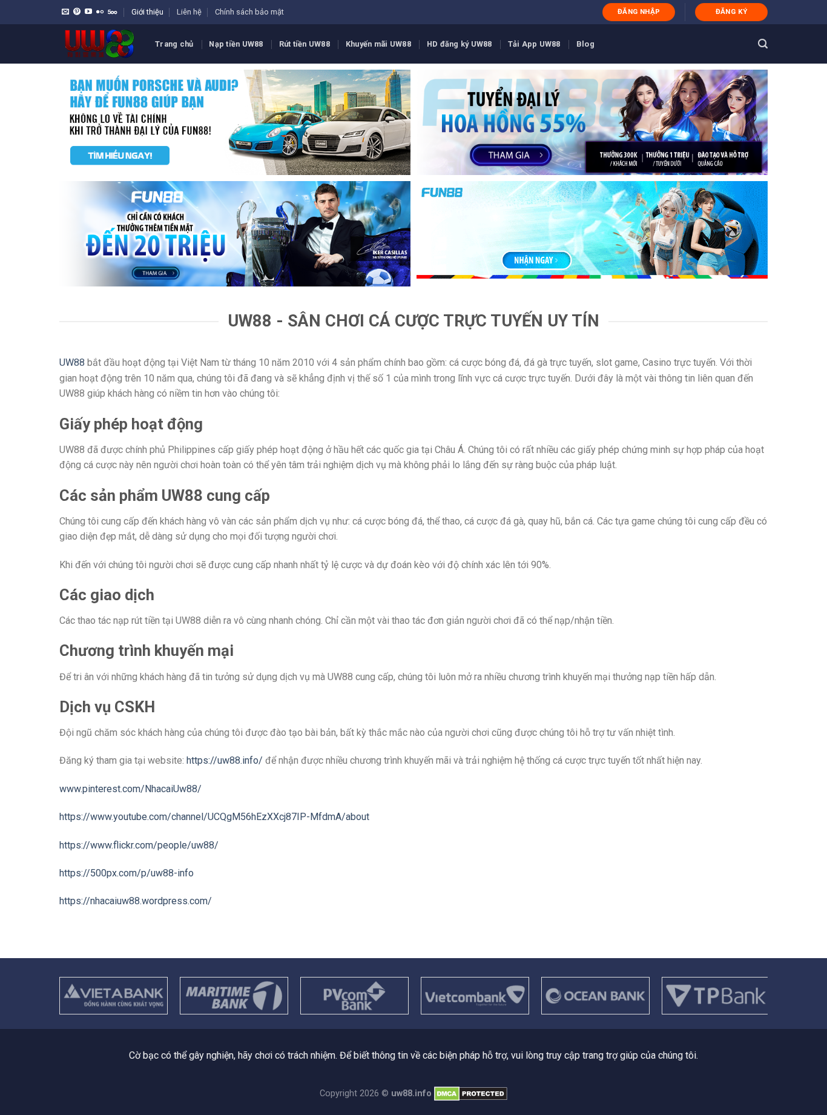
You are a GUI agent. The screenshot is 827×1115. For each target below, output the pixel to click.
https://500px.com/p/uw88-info (126, 873)
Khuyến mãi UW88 (378, 43)
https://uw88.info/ (224, 760)
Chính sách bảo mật (249, 11)
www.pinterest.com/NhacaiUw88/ (130, 789)
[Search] (763, 44)
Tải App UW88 (534, 43)
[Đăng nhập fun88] (592, 233)
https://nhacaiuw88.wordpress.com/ (135, 901)
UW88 (72, 362)
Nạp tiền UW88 (236, 43)
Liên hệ (189, 11)
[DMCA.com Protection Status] (470, 1093)
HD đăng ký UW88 (459, 43)
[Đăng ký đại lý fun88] (234, 122)
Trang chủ (174, 43)
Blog (585, 43)
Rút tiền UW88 (304, 43)
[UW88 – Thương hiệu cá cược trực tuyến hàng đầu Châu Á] (98, 44)
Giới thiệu (147, 11)
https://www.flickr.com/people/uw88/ (139, 845)
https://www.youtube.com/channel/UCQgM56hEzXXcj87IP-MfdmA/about (214, 816)
